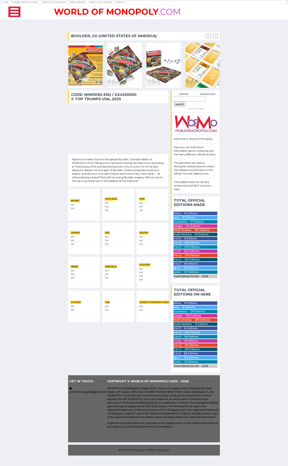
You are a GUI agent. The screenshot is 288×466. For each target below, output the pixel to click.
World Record (77, 2)
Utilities (76, 302)
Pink (142, 199)
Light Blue (111, 199)
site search (192, 108)
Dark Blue (110, 266)
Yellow (144, 233)
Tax (107, 302)
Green (74, 266)
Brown (75, 201)
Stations (145, 265)
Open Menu (14, 12)
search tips (184, 94)
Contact (120, 2)
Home (6, 2)
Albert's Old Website (100, 2)
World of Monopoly (132, 450)
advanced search (207, 94)
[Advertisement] (118, 345)
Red (107, 233)
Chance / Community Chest (154, 302)
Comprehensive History (25, 2)
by (199, 108)
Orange (75, 233)
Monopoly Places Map (54, 2)
